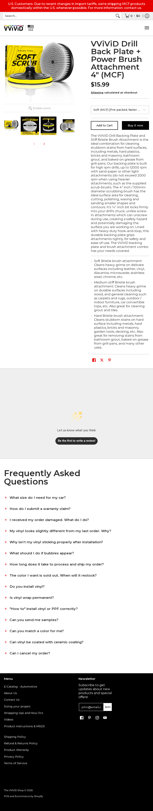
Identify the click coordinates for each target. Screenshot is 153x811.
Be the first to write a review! (76, 441)
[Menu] (146, 28)
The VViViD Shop (14, 790)
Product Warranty (16, 750)
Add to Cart (104, 125)
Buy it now (135, 125)
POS (6, 796)
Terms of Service (15, 763)
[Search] (118, 16)
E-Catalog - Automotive (20, 686)
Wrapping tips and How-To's (23, 713)
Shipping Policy (15, 737)
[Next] (44, 144)
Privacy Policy (14, 756)
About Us (10, 693)
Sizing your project (17, 706)
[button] (94, 360)
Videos (8, 719)
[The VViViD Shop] (19, 28)
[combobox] (59, 16)
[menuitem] (132, 16)
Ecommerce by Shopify (29, 796)
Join (108, 707)
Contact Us (12, 699)
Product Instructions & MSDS (24, 726)
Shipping (97, 92)
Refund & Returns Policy (21, 743)
